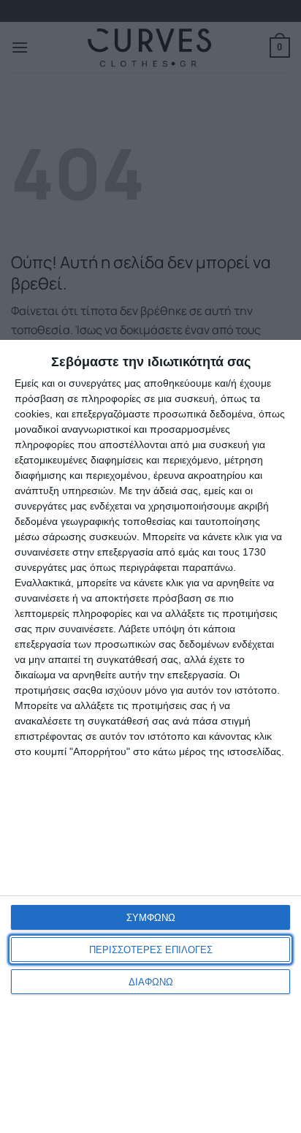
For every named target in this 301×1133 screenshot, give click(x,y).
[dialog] (150, 736)
